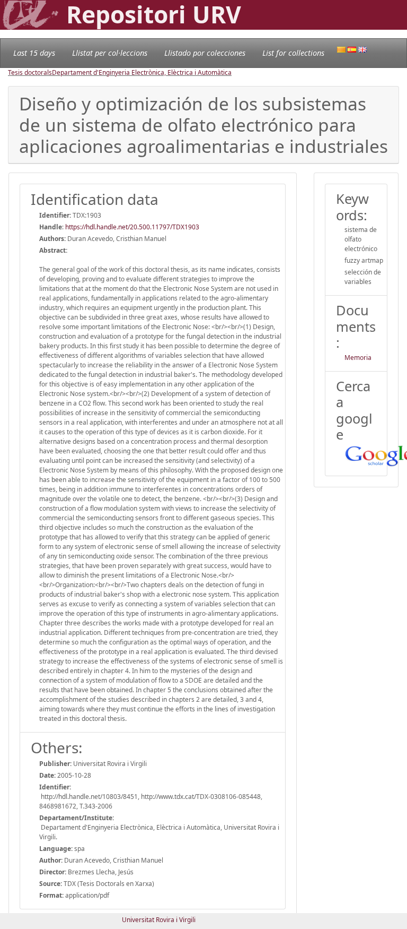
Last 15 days (34, 53)
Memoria (357, 357)
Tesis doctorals (30, 72)
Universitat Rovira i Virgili (159, 919)
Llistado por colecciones (204, 53)
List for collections (293, 53)
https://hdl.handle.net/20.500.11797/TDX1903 (132, 226)
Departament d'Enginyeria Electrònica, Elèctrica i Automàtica (142, 72)
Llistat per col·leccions (109, 53)
